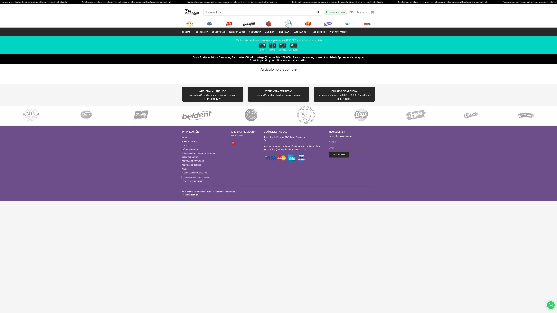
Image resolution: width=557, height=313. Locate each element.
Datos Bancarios (190, 157)
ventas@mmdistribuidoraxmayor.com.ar (279, 95)
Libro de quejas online (192, 181)
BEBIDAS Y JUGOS (237, 32)
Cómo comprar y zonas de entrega (198, 153)
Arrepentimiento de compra (196, 178)
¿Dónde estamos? (190, 149)
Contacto (186, 145)
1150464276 (213, 99)
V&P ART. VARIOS (338, 32)
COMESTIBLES (218, 32)
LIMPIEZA (269, 32)
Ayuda (184, 169)
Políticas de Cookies (191, 165)
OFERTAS (186, 32)
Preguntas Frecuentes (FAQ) (195, 173)
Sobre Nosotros (189, 142)
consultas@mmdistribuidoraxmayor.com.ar (212, 95)
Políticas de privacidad (193, 161)
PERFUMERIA (255, 32)
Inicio (184, 138)
